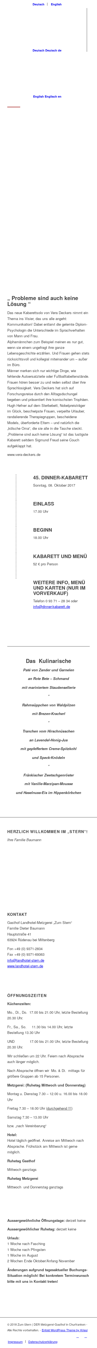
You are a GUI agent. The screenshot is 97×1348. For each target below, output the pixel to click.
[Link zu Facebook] (78, 1336)
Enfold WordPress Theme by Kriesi (65, 1330)
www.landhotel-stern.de (25, 965)
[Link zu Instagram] (86, 1336)
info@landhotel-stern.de (25, 960)
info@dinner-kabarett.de (51, 606)
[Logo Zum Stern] (40, 118)
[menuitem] (38, 4)
